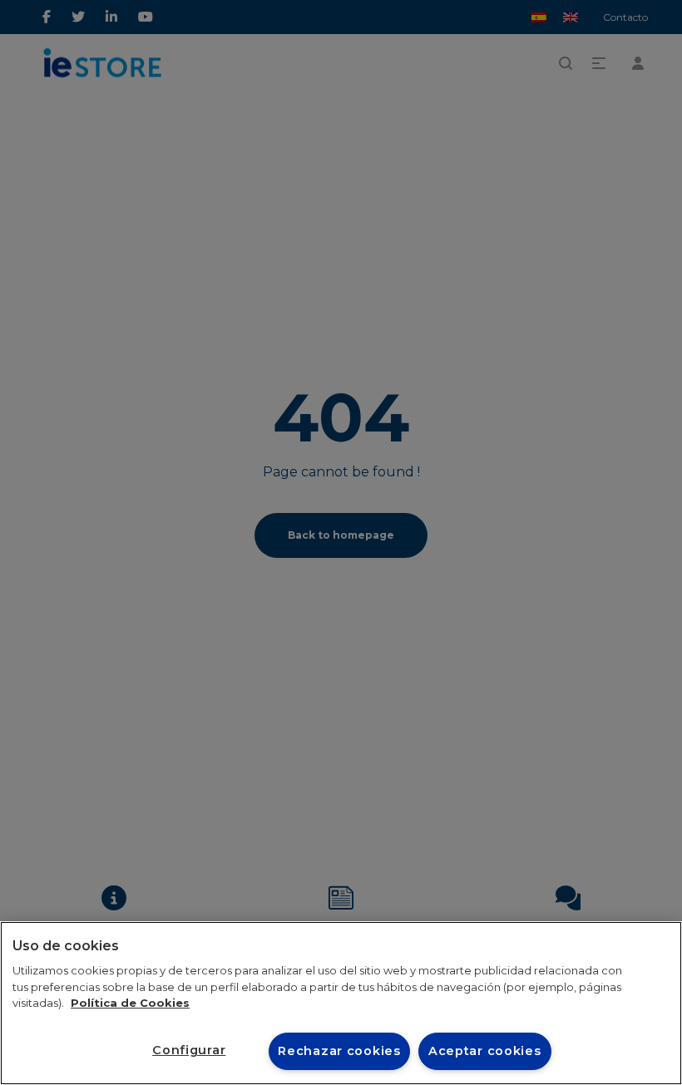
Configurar (188, 1050)
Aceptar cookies (484, 1050)
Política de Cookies (130, 1002)
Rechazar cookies (339, 1050)
